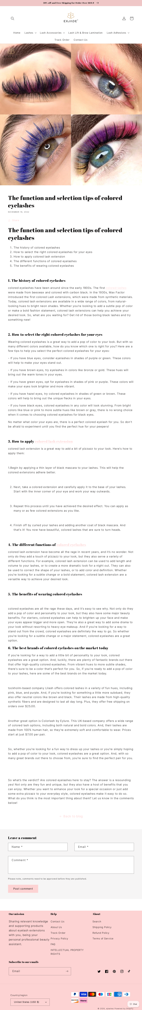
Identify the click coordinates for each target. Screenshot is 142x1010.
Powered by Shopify (124, 1009)
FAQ (53, 944)
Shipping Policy (101, 927)
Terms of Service (102, 938)
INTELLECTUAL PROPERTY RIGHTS (67, 952)
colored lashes (116, 288)
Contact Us (57, 921)
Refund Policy (100, 932)
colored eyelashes (71, 544)
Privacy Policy (59, 938)
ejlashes (110, 1009)
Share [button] (15, 220)
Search (96, 921)
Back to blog (73, 816)
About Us (56, 927)
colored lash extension (54, 441)
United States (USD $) (26, 1002)
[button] (12, 18)
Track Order (58, 932)
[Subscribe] (67, 971)
